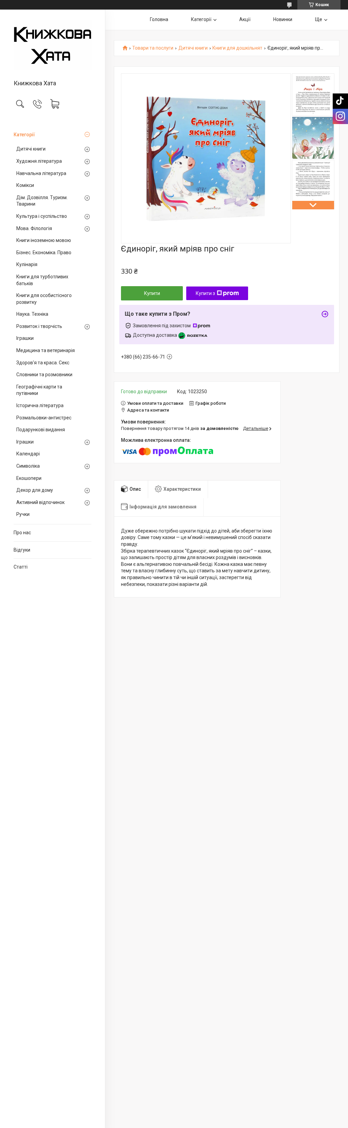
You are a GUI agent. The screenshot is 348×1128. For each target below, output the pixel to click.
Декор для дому (34, 490)
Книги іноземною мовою (43, 240)
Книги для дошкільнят (237, 48)
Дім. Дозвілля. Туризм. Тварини (42, 201)
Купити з (205, 293)
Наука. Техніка (32, 314)
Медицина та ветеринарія (45, 350)
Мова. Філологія (34, 228)
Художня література (39, 161)
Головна (159, 19)
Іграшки (25, 338)
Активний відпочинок (40, 502)
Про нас (22, 532)
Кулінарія (26, 264)
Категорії (24, 134)
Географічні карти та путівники (39, 390)
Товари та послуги (152, 48)
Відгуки (22, 550)
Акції (244, 19)
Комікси (25, 185)
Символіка (28, 466)
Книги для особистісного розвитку (44, 299)
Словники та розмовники (44, 374)
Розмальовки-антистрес (43, 417)
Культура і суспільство (41, 216)
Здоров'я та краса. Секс (42, 362)
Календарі (28, 453)
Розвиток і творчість (39, 326)
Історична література (40, 405)
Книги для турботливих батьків (42, 280)
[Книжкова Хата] (52, 45)
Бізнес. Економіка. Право (43, 252)
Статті (21, 567)
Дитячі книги (31, 149)
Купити (152, 293)
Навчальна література (41, 173)
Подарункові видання (40, 429)
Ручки (23, 514)
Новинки (282, 19)
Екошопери (28, 478)
